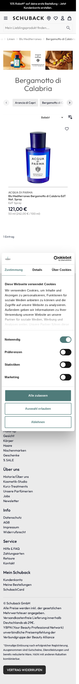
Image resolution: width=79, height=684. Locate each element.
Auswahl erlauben (38, 408)
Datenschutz (12, 517)
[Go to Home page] (28, 18)
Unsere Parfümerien (18, 491)
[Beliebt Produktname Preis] (52, 117)
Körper (8, 441)
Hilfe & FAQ (11, 549)
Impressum (11, 527)
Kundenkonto (12, 580)
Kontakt (9, 563)
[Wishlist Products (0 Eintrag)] (55, 18)
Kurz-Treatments (15, 486)
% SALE (8, 460)
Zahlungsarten (13, 553)
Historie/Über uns (16, 477)
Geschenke (11, 455)
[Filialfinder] (49, 18)
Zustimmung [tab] (14, 269)
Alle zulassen (37, 395)
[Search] (68, 28)
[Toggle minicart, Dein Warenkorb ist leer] (69, 18)
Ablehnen (38, 422)
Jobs (6, 496)
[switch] (65, 352)
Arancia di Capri (25, 102)
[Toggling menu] (7, 18)
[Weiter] (70, 103)
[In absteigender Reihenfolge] (70, 117)
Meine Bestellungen (17, 585)
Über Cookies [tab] (61, 269)
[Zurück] (6, 103)
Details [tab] (37, 269)
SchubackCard (13, 589)
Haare (7, 445)
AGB (6, 522)
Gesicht (8, 436)
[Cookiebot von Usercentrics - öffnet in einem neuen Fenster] (54, 258)
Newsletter (11, 501)
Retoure (9, 558)
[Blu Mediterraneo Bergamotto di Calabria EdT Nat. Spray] (38, 171)
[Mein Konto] (62, 18)
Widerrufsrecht (14, 532)
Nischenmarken (14, 450)
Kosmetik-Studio (15, 481)
